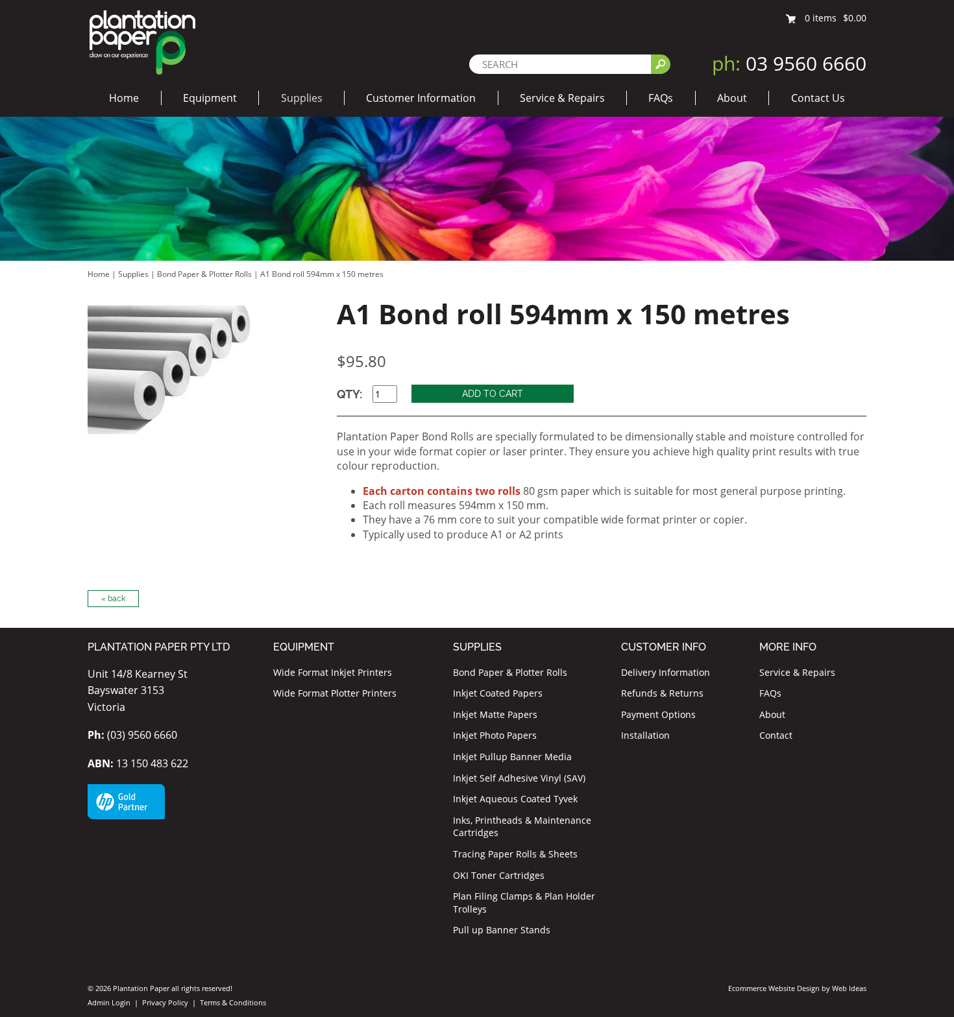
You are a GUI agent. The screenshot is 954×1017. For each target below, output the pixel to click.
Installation (645, 735)
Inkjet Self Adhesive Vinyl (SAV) (519, 778)
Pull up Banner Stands (501, 930)
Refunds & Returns (662, 693)
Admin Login (109, 1002)
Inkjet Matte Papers (495, 714)
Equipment (210, 98)
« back (113, 598)
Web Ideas (849, 988)
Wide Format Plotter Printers (335, 693)
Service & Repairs (562, 98)
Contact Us (818, 98)
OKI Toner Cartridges (498, 875)
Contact (775, 735)
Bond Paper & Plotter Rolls (205, 274)
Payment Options (658, 714)
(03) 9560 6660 (132, 735)
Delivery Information (665, 672)
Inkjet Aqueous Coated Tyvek (515, 799)
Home (124, 98)
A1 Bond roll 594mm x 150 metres (322, 274)
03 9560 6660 (789, 63)
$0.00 (854, 18)
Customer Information (421, 98)
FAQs (660, 98)
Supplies (302, 98)
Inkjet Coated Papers (498, 693)
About (732, 98)
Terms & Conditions (233, 1002)
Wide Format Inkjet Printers (332, 672)
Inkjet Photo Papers (495, 735)
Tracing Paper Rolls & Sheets (515, 854)
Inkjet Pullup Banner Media (512, 756)
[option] (197, 369)
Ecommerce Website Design (774, 988)
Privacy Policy (165, 1002)
